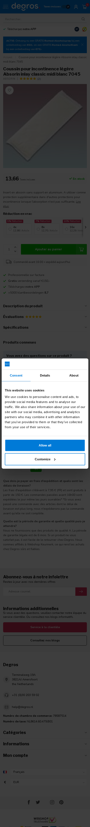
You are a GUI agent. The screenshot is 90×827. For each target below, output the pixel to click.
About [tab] (73, 375)
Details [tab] (45, 375)
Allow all (45, 445)
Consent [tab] (16, 375)
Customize (42, 459)
